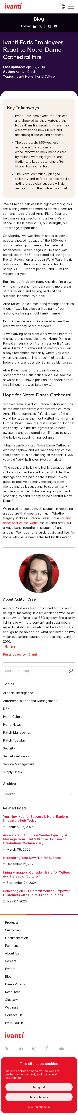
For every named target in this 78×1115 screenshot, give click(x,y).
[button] (71, 6)
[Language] (62, 6)
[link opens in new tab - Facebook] (47, 1049)
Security (9, 748)
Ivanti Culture (45, 76)
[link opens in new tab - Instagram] (34, 1049)
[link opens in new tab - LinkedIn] (21, 1049)
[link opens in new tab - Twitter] (7, 1049)
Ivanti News (24, 76)
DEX (6, 709)
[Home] (13, 6)
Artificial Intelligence (18, 693)
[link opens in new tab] (34, 26)
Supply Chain (12, 772)
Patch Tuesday (14, 740)
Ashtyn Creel (25, 72)
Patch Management (18, 732)
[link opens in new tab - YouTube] (61, 1049)
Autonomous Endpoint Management (30, 701)
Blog (39, 19)
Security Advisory (16, 756)
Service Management (18, 764)
